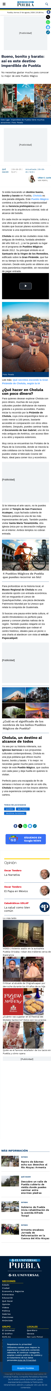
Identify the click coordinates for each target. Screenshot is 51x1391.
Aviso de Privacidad (27, 1360)
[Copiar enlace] (48, 32)
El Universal (8, 1330)
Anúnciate (7, 1320)
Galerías (6, 1314)
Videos (5, 1307)
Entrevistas (8, 1294)
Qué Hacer (5, 170)
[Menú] (4, 4)
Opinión (10, 862)
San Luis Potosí (35, 1337)
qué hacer (23, 809)
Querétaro (32, 1330)
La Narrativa (12, 874)
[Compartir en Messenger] (48, 27)
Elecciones (7, 1317)
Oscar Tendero (12, 870)
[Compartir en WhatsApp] (48, 22)
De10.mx (6, 1337)
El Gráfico (7, 1334)
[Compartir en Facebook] (48, 12)
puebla (9, 809)
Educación (7, 1298)
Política (6, 1311)
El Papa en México (16, 891)
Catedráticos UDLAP (16, 903)
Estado (5, 1285)
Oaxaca (30, 1334)
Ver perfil (43, 180)
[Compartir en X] (48, 17)
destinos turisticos (15, 813)
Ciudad (6, 1288)
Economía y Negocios (13, 1291)
